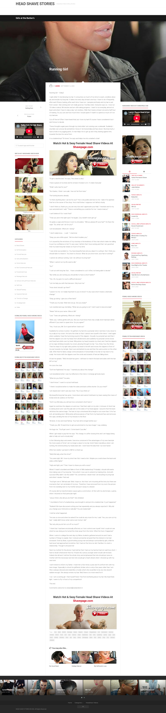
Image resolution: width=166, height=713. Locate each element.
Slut (95, 637)
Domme (111, 632)
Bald (59, 632)
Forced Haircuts (21, 254)
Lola (114, 635)
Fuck (61, 635)
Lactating (99, 635)
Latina (105, 635)
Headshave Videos (92, 703)
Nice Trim (134, 245)
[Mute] (38, 137)
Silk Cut (133, 206)
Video (18, 307)
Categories (78, 703)
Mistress (62, 637)
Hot (90, 635)
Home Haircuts (21, 263)
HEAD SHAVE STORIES (35, 4)
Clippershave (93, 632)
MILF (51, 637)
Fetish (57, 635)
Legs (110, 635)
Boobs (75, 632)
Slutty (99, 637)
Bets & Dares (20, 245)
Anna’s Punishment (137, 226)
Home (70, 703)
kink (94, 635)
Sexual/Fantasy (21, 289)
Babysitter (134, 197)
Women (52, 640)
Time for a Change (22, 298)
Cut (99, 632)
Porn (67, 637)
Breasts (80, 632)
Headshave (85, 635)
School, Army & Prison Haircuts (26, 281)
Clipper (86, 632)
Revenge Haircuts (22, 276)
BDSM (64, 632)
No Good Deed (54, 666)
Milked (56, 637)
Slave (91, 637)
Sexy (74, 637)
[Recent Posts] (129, 172)
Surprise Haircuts (22, 294)
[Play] (17, 137)
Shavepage (85, 637)
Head (79, 635)
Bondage (69, 632)
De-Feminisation (21, 250)
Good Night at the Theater (139, 265)
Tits (108, 637)
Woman (113, 637)
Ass (55, 632)
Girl (65, 635)
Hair (69, 635)
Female (52, 635)
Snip (104, 637)
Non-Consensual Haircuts (24, 267)
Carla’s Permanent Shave (139, 177)
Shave (79, 637)
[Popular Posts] (144, 172)
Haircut (74, 635)
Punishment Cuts (22, 272)
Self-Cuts (19, 285)
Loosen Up (134, 216)
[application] (29, 131)
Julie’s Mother (135, 187)
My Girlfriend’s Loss (100, 666)
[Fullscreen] (41, 137)
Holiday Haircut (76, 666)
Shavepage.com (83, 147)
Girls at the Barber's (25, 18)
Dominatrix (104, 632)
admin (57, 86)
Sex (71, 637)
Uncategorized (21, 303)
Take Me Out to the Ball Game (140, 275)
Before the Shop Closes (138, 284)
